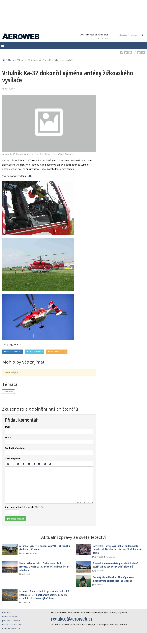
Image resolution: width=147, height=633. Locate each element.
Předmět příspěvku (15, 448)
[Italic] (13, 463)
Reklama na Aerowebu (12, 624)
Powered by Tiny (82, 502)
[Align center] (29, 463)
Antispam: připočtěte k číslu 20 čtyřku (24, 507)
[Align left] (24, 463)
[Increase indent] (49, 463)
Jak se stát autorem (11, 620)
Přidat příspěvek (16, 518)
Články (11, 60)
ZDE (30, 176)
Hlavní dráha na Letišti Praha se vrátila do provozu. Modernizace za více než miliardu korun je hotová (44, 566)
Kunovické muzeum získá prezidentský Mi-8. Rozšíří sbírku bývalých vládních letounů (115, 564)
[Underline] (18, 463)
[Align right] (33, 463)
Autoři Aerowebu (10, 616)
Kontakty (6, 612)
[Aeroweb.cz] (20, 36)
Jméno (8, 426)
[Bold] (8, 463)
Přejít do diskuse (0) (58, 351)
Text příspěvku (13, 458)
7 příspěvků (110, 557)
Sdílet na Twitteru (35, 351)
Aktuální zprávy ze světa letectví (73, 537)
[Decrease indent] (44, 463)
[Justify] (38, 463)
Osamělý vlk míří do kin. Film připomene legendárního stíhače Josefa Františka (113, 579)
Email (8, 437)
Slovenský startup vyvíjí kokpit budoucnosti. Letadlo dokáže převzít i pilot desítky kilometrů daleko (117, 549)
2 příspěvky (32, 553)
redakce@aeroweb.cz (71, 618)
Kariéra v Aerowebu (11, 628)
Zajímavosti (8, 391)
